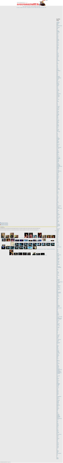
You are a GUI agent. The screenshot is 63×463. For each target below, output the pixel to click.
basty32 (57, 72)
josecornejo (58, 245)
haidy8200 (58, 221)
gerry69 (57, 204)
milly (57, 310)
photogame (58, 350)
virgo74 (57, 451)
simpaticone (58, 408)
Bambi (57, 69)
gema (57, 200)
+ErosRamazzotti (2, 224)
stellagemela (58, 415)
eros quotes (58, 170)
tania (57, 422)
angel (57, 46)
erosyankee (58, 168)
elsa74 (57, 136)
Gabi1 (57, 195)
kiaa (57, 252)
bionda (57, 80)
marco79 (58, 283)
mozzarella (58, 317)
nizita (57, 333)
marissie (57, 295)
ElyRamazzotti (58, 138)
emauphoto (58, 139)
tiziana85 (58, 430)
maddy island (58, 279)
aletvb (57, 34)
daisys (57, 116)
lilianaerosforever (58, 266)
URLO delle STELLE (59, 434)
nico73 (57, 328)
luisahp (57, 277)
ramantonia (58, 366)
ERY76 (57, 173)
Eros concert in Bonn (59, 147)
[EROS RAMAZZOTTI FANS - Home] (24, 5)
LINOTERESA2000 (59, 267)
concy (57, 105)
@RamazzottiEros (3, 223)
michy (57, 308)
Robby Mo (58, 378)
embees (57, 140)
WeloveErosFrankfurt (59, 453)
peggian (57, 346)
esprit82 (57, 174)
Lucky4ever (58, 275)
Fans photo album (29, 7)
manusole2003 (58, 282)
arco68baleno (58, 60)
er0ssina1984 (58, 144)
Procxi (57, 361)
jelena (57, 238)
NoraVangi (58, 336)
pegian (57, 347)
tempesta (58, 425)
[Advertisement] (31, 13)
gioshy (57, 211)
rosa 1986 (58, 385)
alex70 (57, 35)
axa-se (57, 67)
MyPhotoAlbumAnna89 (59, 318)
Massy (57, 297)
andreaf (57, 44)
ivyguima (58, 234)
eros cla (57, 169)
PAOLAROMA (58, 342)
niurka (57, 332)
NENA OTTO (58, 325)
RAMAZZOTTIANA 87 (59, 369)
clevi (57, 102)
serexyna (58, 403)
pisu (57, 359)
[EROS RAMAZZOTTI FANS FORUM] (44, 0)
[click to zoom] (4, 241)
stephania (58, 417)
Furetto (57, 193)
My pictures (58, 320)
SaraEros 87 (58, 397)
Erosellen (58, 159)
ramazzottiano (58, 370)
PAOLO (57, 343)
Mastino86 (58, 298)
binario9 (57, 79)
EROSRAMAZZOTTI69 (59, 166)
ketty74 (57, 251)
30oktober (58, 23)
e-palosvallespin (58, 131)
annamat (57, 54)
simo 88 (57, 407)
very (57, 448)
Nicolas (57, 329)
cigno (57, 97)
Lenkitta (57, 263)
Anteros (57, 57)
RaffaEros (58, 365)
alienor (57, 38)
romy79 (57, 381)
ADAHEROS (58, 27)
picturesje (58, 354)
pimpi (57, 357)
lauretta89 (58, 259)
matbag (57, 299)
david (57, 123)
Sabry (57, 389)
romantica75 (58, 380)
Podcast (38, 7)
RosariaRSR (58, 384)
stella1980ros (58, 414)
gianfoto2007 (58, 207)
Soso (57, 411)
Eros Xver (58, 172)
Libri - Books (18, 7)
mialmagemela (58, 306)
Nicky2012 (58, 327)
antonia (57, 59)
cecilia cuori (58, 95)
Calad (57, 86)
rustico (57, 388)
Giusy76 (57, 215)
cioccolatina (58, 99)
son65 (57, 410)
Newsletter (35, 7)
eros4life (57, 151)
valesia (57, 442)
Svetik (57, 421)
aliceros (57, 37)
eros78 (57, 153)
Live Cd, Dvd (32, 7)
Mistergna (58, 314)
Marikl (57, 291)
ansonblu (58, 56)
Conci (57, 104)
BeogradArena (58, 76)
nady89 (57, 321)
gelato (57, 199)
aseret (57, 65)
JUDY (57, 247)
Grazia (57, 219)
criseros (57, 108)
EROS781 (58, 154)
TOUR (37, 6)
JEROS (57, 241)
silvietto (57, 406)
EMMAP (58, 142)
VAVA (57, 445)
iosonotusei (58, 230)
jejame (57, 237)
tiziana (57, 429)
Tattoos (43, 7)
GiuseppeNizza (58, 214)
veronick (58, 447)
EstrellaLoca (58, 176)
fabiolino (58, 178)
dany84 (57, 121)
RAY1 (57, 374)
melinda (57, 303)
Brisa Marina (58, 84)
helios (57, 222)
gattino (57, 198)
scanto (57, 399)
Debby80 (58, 125)
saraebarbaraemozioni (59, 396)
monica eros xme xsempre (59, 316)
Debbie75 (58, 124)
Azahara (57, 68)
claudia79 (58, 101)
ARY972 (58, 63)
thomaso (57, 427)
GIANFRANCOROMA (59, 208)
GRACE (58, 218)
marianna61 (58, 286)
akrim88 (57, 30)
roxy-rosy (58, 387)
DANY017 (58, 120)
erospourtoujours (58, 165)
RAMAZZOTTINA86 (59, 372)
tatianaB (57, 423)
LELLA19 (58, 262)
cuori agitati (58, 114)
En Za (57, 143)
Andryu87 (58, 45)
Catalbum (58, 94)
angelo (57, 48)
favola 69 (58, 184)
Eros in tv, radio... (25, 7)
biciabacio (58, 78)
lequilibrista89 (58, 264)
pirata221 (58, 358)
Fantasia (57, 180)
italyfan (57, 233)
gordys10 (58, 217)
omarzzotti (58, 340)
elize (57, 135)
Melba (57, 302)
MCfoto (57, 301)
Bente (57, 75)
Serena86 (58, 402)
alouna (57, 41)
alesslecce (58, 33)
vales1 (57, 441)
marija (57, 290)
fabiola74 (58, 177)
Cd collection (21, 7)
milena (57, 309)
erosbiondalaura (58, 157)
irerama (57, 232)
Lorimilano (58, 272)
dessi (57, 128)
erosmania (58, 163)
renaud (57, 376)
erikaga (57, 146)
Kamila (57, 249)
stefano (57, 412)
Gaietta (57, 196)
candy (57, 87)
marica (57, 288)
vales (57, 440)
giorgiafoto (58, 210)
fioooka (57, 187)
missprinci (58, 313)
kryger (57, 257)
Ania (57, 50)
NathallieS (58, 324)
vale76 (57, 436)
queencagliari (58, 363)
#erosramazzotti (6, 222)
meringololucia (58, 305)
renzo (57, 377)
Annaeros (58, 53)
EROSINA (58, 161)
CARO (57, 91)
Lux (57, 278)
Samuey (57, 392)
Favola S (58, 185)
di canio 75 (58, 129)
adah (57, 26)
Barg (57, 71)
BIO (27, 6)
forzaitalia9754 (58, 189)
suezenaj (57, 419)
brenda (57, 82)
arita (57, 61)
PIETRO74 (58, 355)
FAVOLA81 (58, 183)
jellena (57, 240)
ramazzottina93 (58, 373)
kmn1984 (58, 256)
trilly (57, 433)
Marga (57, 284)
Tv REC (45, 7)
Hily (57, 223)
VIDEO (39, 6)
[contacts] (47, 0)
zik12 (57, 457)
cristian (57, 112)
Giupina (57, 213)
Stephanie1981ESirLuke (59, 418)
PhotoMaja (58, 351)
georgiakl (58, 202)
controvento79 (58, 106)
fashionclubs (58, 181)
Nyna (57, 338)
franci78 (57, 191)
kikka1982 (58, 253)
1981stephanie (58, 22)
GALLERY (31, 6)
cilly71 (57, 98)
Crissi (57, 110)
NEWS (23, 6)
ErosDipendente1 (58, 158)
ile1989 (57, 226)
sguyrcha (58, 404)
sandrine (57, 393)
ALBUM (26, 6)
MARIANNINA (58, 287)
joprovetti (58, 244)
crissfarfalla (58, 109)
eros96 (57, 155)
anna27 (57, 52)
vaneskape (58, 444)
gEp (57, 203)
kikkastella (58, 255)
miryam (57, 312)
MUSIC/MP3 (34, 6)
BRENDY (58, 83)
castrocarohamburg (59, 93)
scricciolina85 (58, 400)
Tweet (55, 230)
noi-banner (58, 335)
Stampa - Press (40, 7)
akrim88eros (58, 31)
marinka (57, 294)
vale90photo (58, 438)
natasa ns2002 (58, 323)
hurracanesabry (58, 225)
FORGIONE (58, 188)
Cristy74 (57, 113)
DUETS (29, 6)
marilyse (57, 293)
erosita (57, 162)
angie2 (57, 49)
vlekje (57, 452)
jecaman (57, 236)
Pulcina (57, 362)
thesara (57, 426)
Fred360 (57, 192)
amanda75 (58, 42)
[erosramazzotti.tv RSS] (45, 0)
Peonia (57, 348)
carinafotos (58, 89)
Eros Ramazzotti (2, 222)
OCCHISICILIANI (59, 339)
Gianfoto (58, 206)
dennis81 (58, 127)
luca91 (57, 274)
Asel (57, 64)
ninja (57, 331)
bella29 (57, 74)
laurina (57, 260)
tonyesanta (58, 432)
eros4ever (58, 150)
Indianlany (58, 229)
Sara (57, 395)
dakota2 (57, 117)
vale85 (57, 437)
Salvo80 (57, 391)
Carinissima (58, 90)
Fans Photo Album (2, 226)
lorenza (57, 271)
